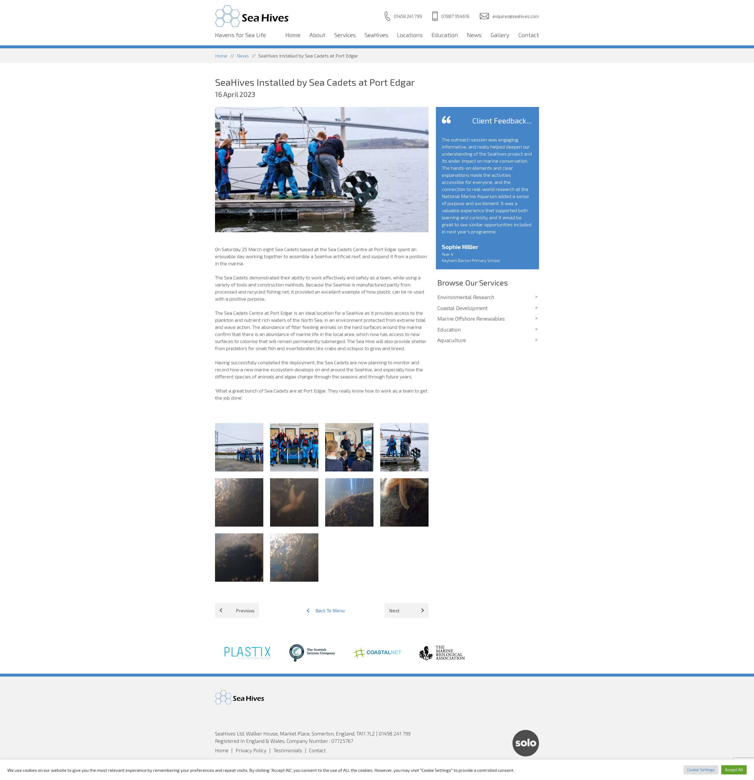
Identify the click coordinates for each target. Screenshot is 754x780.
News (474, 34)
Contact (528, 34)
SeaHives (376, 34)
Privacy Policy (251, 750)
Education (444, 34)
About (317, 34)
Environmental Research (465, 297)
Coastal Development (462, 308)
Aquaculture (451, 340)
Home (292, 34)
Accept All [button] (734, 769)
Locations (410, 34)
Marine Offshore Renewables (471, 318)
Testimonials (288, 750)
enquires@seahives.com (515, 16)
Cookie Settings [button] (701, 769)
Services (345, 34)
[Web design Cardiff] (525, 754)
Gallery (499, 34)
